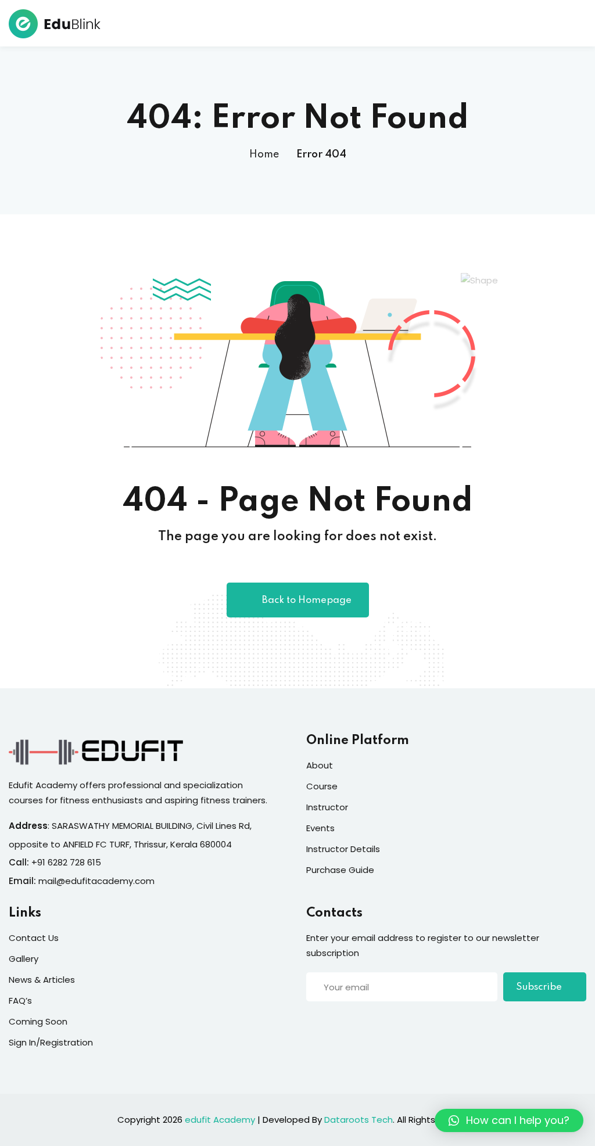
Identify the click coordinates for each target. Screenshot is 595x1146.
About (319, 765)
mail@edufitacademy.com (96, 881)
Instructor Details (343, 849)
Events (320, 828)
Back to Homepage (307, 600)
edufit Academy (220, 1119)
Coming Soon (38, 1021)
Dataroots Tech (358, 1119)
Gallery (23, 959)
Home (264, 154)
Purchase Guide (340, 870)
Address (28, 826)
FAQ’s (20, 1000)
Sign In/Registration (51, 1042)
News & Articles (42, 979)
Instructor (327, 807)
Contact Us (34, 938)
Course (322, 786)
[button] (509, 1120)
